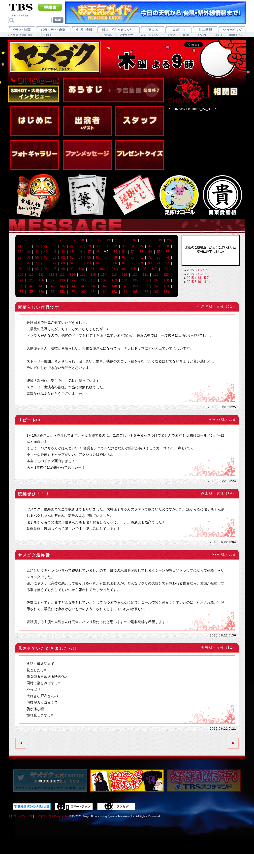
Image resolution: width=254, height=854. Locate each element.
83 (89, 263)
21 (19, 246)
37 (158, 246)
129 (72, 280)
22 (28, 246)
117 (103, 274)
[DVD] (218, 35)
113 (61, 274)
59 (37, 257)
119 (124, 274)
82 (80, 263)
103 (112, 269)
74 (167, 257)
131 (93, 280)
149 (124, 286)
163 (114, 292)
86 (115, 263)
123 (166, 274)
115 (82, 274)
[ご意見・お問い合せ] (21, 35)
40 (28, 252)
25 (54, 246)
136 (145, 280)
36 (150, 246)
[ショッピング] (232, 29)
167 (156, 292)
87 (124, 263)
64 (80, 257)
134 (124, 280)
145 (83, 286)
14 (117, 240)
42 (45, 252)
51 (124, 252)
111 (41, 274)
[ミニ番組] (205, 29)
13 (108, 240)
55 (158, 252)
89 (141, 263)
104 (123, 269)
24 (45, 246)
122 (155, 274)
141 (41, 286)
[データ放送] (169, 35)
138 (166, 280)
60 (45, 257)
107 (154, 269)
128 (62, 280)
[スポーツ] (178, 29)
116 (93, 274)
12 (99, 240)
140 (30, 286)
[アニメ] (152, 29)
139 (20, 286)
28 (80, 246)
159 (72, 292)
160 (83, 292)
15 (125, 240)
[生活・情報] (84, 29)
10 (82, 240)
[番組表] (50, 7)
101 (91, 269)
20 (169, 240)
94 (28, 269)
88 (132, 263)
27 (71, 246)
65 (89, 257)
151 (145, 286)
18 (151, 240)
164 (124, 292)
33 (124, 246)
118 (114, 274)
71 (141, 257)
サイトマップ (43, 816)
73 (158, 257)
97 (54, 269)
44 (63, 252)
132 (103, 280)
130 (83, 280)
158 (62, 292)
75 (19, 263)
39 (19, 252)
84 (97, 263)
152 (156, 286)
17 (143, 240)
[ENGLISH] (44, 35)
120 (134, 274)
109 (20, 274)
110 (30, 274)
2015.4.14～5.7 (198, 278)
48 (97, 252)
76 (28, 263)
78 (45, 263)
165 (135, 292)
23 (37, 246)
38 (167, 246)
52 (132, 252)
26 (63, 246)
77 (37, 263)
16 (134, 240)
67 (106, 257)
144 (72, 286)
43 (54, 252)
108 (164, 269)
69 (124, 257)
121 (145, 274)
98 (63, 269)
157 (51, 292)
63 (71, 257)
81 (71, 263)
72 (150, 257)
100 (81, 269)
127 (51, 280)
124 (20, 280)
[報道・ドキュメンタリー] (118, 29)
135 (135, 280)
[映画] (186, 35)
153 (166, 286)
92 (167, 263)
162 (103, 292)
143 (62, 286)
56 (167, 252)
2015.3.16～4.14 (198, 282)
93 (19, 269)
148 (114, 286)
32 (115, 246)
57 (19, 257)
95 (37, 269)
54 (150, 252)
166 (145, 292)
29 (89, 246)
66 (97, 257)
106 (143, 269)
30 (97, 246)
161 (93, 292)
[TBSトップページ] (20, 6)
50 (115, 252)
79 (54, 263)
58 (28, 257)
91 (158, 263)
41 (37, 252)
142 (51, 286)
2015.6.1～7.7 (197, 270)
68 (115, 257)
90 (150, 263)
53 (141, 252)
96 (45, 269)
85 (106, 263)
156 (41, 292)
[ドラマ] (21, 29)
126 (41, 280)
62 (63, 257)
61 (54, 257)
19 (160, 240)
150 (135, 286)
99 (71, 269)
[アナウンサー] (127, 35)
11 (91, 240)
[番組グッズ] (236, 35)
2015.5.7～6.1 (197, 274)
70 (132, 257)
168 (166, 292)
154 (20, 292)
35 (141, 246)
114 (72, 274)
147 (103, 286)
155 (30, 292)
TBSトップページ (21, 816)
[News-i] (108, 35)
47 (89, 252)
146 (93, 286)
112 (51, 274)
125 (30, 280)
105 (133, 269)
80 (63, 263)
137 (156, 280)
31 (106, 246)
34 (132, 246)
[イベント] (202, 35)
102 (102, 269)
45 (71, 252)
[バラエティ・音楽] (53, 29)
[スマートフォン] (149, 35)
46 (80, 252)
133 (114, 280)
